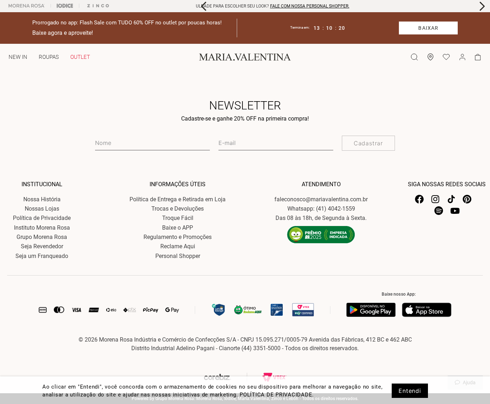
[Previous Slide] (204, 6)
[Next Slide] (482, 6)
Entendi (410, 390)
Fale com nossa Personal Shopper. (234, 6)
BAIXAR (428, 28)
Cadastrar (368, 143)
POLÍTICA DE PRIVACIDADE (276, 394)
